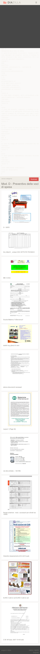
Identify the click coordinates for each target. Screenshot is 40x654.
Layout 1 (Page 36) (9, 429)
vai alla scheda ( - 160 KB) (12, 471)
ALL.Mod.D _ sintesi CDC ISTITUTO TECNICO (19, 252)
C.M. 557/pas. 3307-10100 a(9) (13, 640)
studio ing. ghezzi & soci (11, 345)
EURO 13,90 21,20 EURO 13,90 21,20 (16, 598)
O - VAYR (6, 227)
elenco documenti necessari (12, 387)
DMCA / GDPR (34, 650)
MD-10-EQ (6, 278)
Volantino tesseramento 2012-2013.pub (16, 556)
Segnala (36, 652)
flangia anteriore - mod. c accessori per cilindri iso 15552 (19, 513)
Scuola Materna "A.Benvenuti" (13, 319)
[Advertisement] (20, 27)
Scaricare (34, 179)
